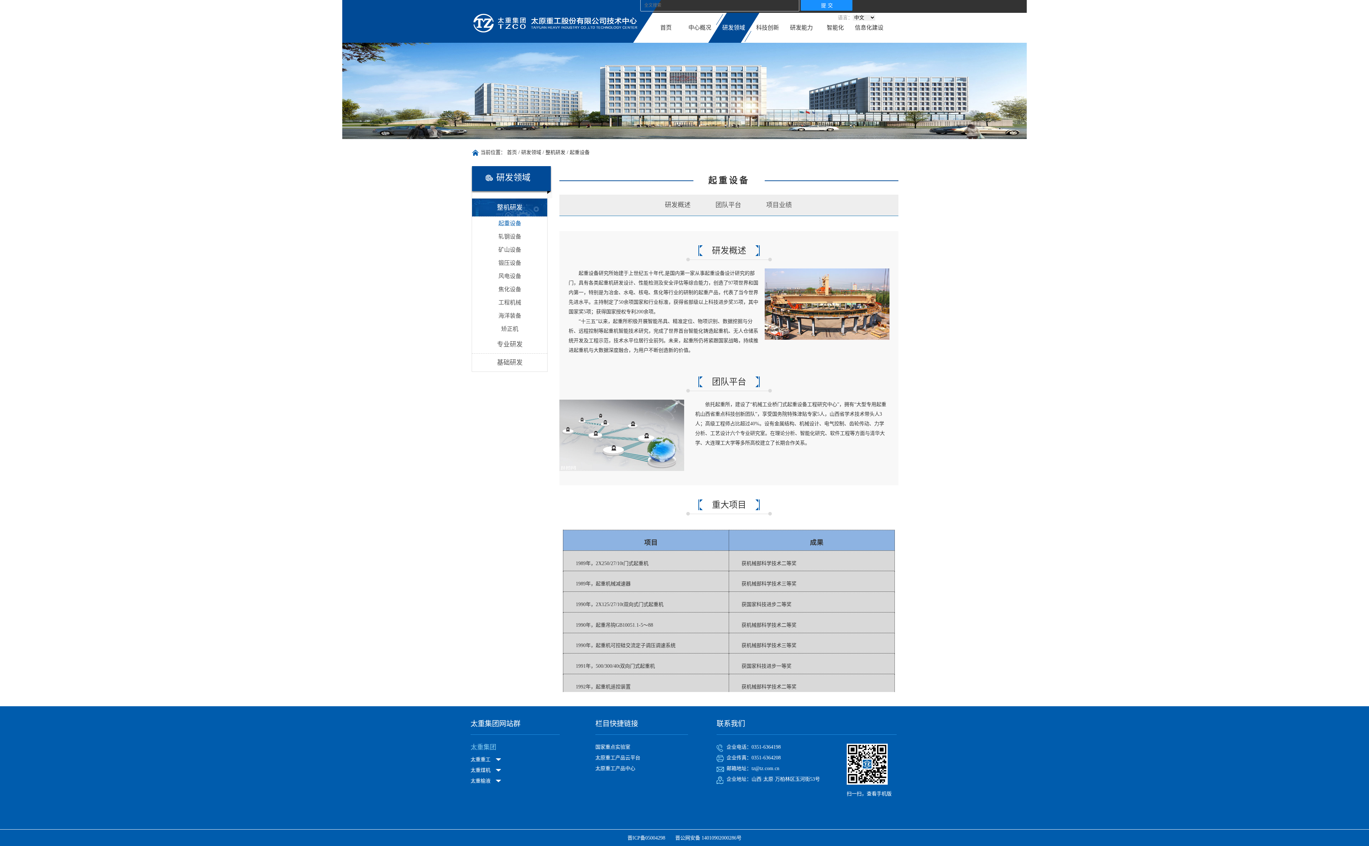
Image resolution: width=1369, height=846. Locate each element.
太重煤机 (481, 770)
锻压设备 (509, 263)
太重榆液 (481, 781)
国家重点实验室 (612, 747)
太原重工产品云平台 (617, 757)
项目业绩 (779, 205)
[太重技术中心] (555, 32)
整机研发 (555, 152)
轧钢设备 (509, 237)
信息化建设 (869, 28)
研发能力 (801, 28)
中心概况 (699, 28)
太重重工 (481, 759)
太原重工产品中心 (615, 768)
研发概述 (678, 205)
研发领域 (733, 28)
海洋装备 (509, 316)
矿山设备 (509, 250)
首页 (666, 28)
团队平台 (728, 205)
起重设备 (580, 152)
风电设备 (509, 276)
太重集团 (483, 747)
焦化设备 (509, 289)
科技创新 (767, 28)
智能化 (835, 28)
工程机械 (509, 302)
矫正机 (509, 329)
